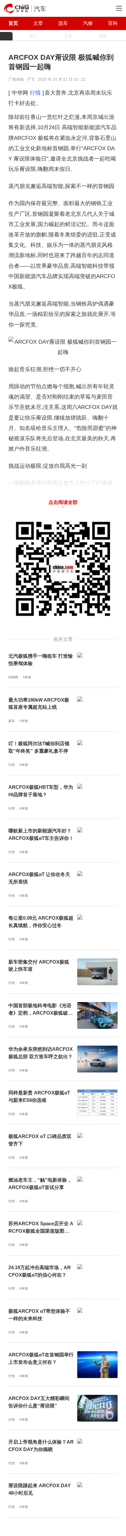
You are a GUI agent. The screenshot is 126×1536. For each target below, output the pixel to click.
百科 (113, 23)
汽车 (40, 8)
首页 (13, 23)
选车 (63, 23)
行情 (35, 93)
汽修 (88, 23)
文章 (38, 23)
